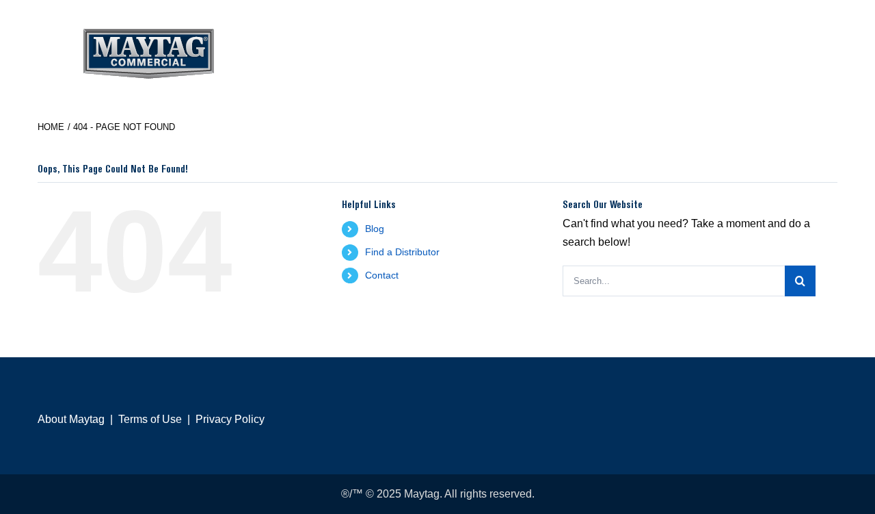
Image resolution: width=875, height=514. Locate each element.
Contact (382, 275)
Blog (374, 228)
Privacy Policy (230, 419)
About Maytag (71, 419)
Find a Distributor (402, 251)
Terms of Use (150, 419)
